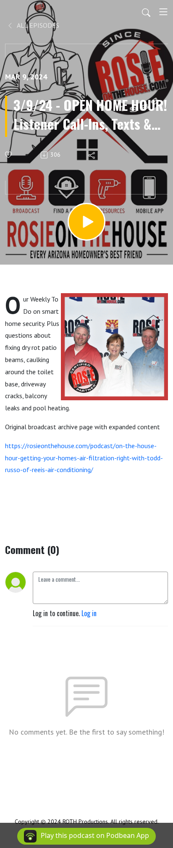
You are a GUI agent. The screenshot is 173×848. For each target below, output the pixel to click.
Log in (89, 613)
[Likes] (9, 154)
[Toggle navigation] (163, 12)
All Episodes (37, 25)
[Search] (146, 11)
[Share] (92, 155)
